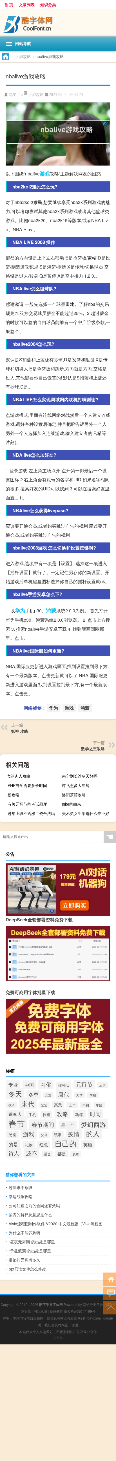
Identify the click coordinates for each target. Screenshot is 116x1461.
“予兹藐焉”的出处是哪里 (30, 1251)
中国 (29, 1084)
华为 (20, 610)
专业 (13, 1084)
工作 (72, 1104)
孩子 (11, 1105)
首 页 (8, 4)
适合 (47, 1153)
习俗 (46, 1084)
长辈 (76, 1154)
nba (20, 95)
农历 (102, 1085)
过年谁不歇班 (20, 1187)
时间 (95, 1113)
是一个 (67, 1124)
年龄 (99, 1105)
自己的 (66, 1143)
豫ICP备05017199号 (79, 1311)
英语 (87, 1144)
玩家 (57, 1134)
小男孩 (58, 1337)
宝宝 (44, 1105)
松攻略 (13, 794)
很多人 (15, 1114)
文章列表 (27, 4)
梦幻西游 (93, 1124)
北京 (48, 1095)
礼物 (29, 1144)
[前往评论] (109, 1293)
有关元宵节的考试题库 (27, 804)
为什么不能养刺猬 (24, 1232)
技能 (46, 1114)
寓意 (58, 1105)
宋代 (27, 1103)
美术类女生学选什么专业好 (85, 813)
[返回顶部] (109, 1307)
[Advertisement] (58, 1402)
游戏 (45, 173)
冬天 (15, 1094)
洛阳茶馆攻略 (74, 794)
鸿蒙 (51, 610)
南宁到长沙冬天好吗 (79, 776)
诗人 (13, 1153)
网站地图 (40, 1311)
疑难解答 (56, 1311)
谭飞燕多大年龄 (76, 785)
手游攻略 (23, 56)
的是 (13, 1144)
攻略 (62, 1114)
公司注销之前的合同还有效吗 (34, 1205)
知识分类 (48, 4)
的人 (93, 1133)
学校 (93, 1095)
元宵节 (84, 1084)
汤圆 (12, 1134)
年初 (85, 1105)
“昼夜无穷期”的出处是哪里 (32, 1242)
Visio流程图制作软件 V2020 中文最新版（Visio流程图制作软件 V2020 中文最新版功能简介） (59, 1223)
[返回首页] (109, 1279)
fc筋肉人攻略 (19, 776)
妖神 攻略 (19, 731)
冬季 (33, 1094)
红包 (43, 1144)
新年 (79, 1114)
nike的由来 (71, 804)
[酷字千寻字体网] (58, 23)
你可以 (63, 1085)
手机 (32, 1114)
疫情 (73, 1134)
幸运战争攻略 (20, 1196)
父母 (44, 1134)
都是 (61, 1154)
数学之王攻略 (93, 748)
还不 (31, 1153)
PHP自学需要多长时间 (27, 785)
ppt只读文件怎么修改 (27, 1269)
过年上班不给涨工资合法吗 (31, 813)
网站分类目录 (93, 1304)
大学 (79, 1095)
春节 (16, 1123)
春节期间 (43, 1124)
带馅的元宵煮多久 (24, 1260)
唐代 (63, 1094)
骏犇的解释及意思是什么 (30, 1214)
